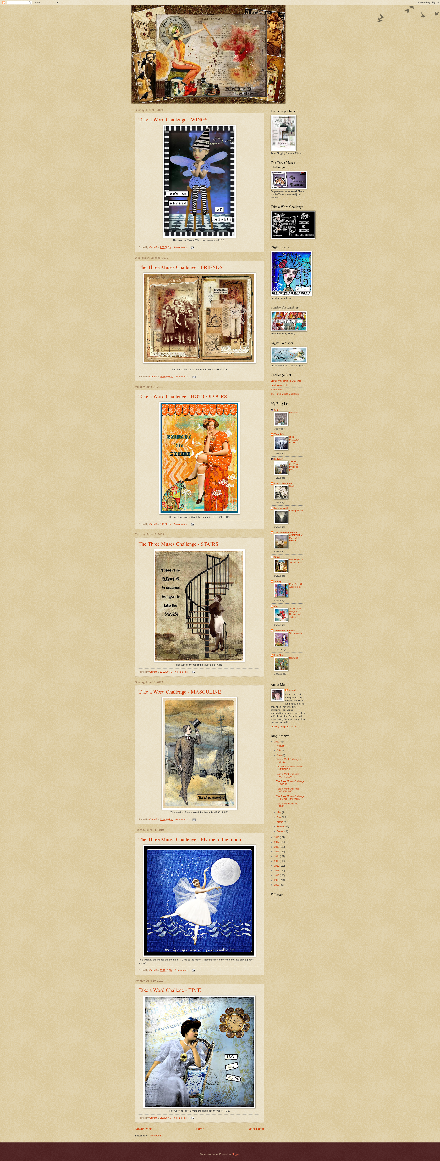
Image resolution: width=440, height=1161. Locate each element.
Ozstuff (292, 690)
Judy (276, 606)
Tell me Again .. (296, 633)
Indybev (278, 459)
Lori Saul (279, 655)
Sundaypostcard (279, 385)
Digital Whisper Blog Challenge (286, 381)
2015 (277, 851)
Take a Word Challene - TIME (170, 989)
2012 (277, 866)
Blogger (235, 1154)
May (279, 812)
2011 (277, 870)
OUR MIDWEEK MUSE (294, 440)
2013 (277, 861)
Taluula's (279, 434)
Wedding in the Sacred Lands (296, 561)
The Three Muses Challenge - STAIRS (178, 543)
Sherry (277, 581)
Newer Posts (143, 1129)
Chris (277, 557)
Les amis (293, 412)
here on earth (281, 508)
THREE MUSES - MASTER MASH (293, 465)
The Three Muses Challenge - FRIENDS (181, 267)
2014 (277, 856)
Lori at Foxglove (283, 483)
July (279, 750)
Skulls (292, 486)
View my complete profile (283, 726)
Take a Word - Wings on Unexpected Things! (295, 613)
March (280, 822)
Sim (276, 410)
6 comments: (181, 247)
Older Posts (256, 1129)
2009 (277, 880)
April (279, 817)
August (281, 746)
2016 (277, 847)
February (281, 826)
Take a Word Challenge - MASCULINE (180, 691)
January (281, 831)
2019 (277, 741)
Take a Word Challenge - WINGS (173, 119)
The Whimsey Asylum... (287, 532)
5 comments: (181, 524)
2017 (277, 842)
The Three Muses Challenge (285, 394)
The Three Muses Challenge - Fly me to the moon (190, 839)
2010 (277, 875)
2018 (277, 837)
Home (200, 1129)
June (279, 755)
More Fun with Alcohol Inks (295, 585)
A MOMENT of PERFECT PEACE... (295, 538)
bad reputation (296, 511)
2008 (277, 885)
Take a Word (277, 389)
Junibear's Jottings (284, 630)
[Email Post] (192, 247)
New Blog (293, 658)
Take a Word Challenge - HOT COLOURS (183, 396)
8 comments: (182, 376)
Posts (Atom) (155, 1135)
